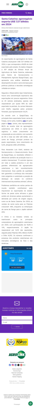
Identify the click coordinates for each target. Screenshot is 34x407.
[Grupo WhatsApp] (30, 403)
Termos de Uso (13, 381)
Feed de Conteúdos (17, 373)
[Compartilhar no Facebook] (2, 35)
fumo (9, 123)
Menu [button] (30, 13)
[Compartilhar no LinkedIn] (6, 35)
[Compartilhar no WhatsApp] (8, 35)
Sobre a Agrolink (17, 369)
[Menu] (8, 4)
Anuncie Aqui (17, 371)
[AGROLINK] (17, 4)
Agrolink (5, 31)
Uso (27, 397)
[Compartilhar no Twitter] (4, 35)
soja (24, 121)
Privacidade (22, 381)
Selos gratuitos (17, 374)
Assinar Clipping (17, 376)
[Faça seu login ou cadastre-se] (26, 4)
